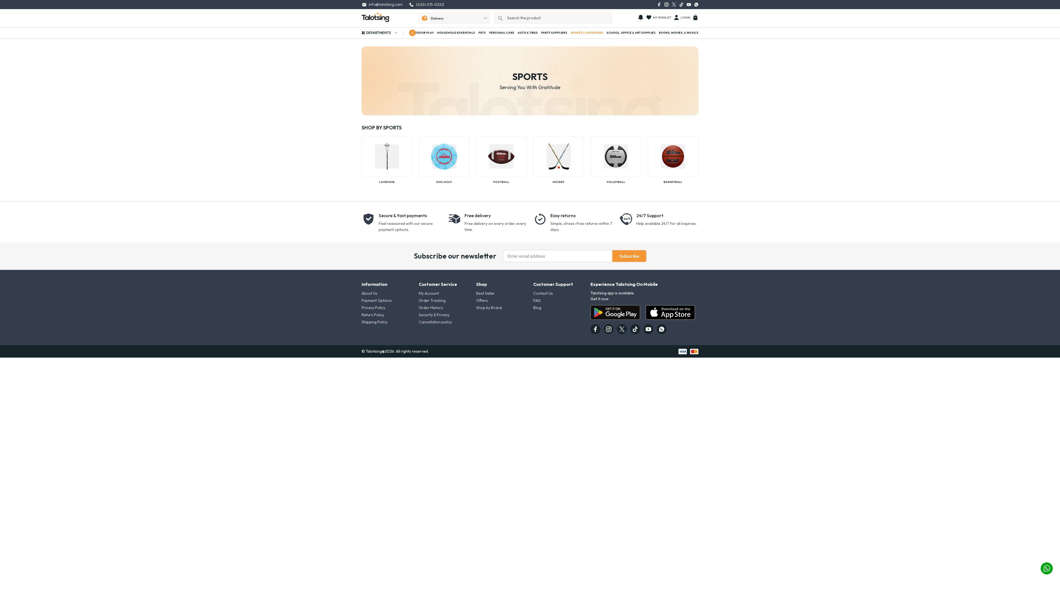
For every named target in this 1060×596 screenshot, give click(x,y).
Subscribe (629, 256)
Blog (537, 307)
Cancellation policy (435, 322)
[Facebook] (659, 4)
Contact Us (543, 293)
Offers (482, 300)
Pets (482, 32)
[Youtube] (689, 4)
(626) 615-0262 (430, 4)
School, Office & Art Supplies (631, 32)
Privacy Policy (373, 307)
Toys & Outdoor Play (416, 32)
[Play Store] (615, 312)
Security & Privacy (434, 314)
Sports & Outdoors (587, 32)
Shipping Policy (375, 322)
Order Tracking (432, 300)
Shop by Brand (489, 307)
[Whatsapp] (696, 4)
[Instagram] (666, 4)
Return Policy (373, 314)
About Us (369, 293)
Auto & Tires (528, 32)
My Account (429, 293)
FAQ (536, 300)
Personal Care (501, 32)
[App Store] (670, 312)
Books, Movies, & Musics (678, 32)
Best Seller (485, 293)
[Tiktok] (681, 4)
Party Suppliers (554, 32)
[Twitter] (674, 4)
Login (685, 17)
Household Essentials (456, 32)
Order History (431, 307)
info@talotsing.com (386, 4)
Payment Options (377, 300)
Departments (378, 33)
